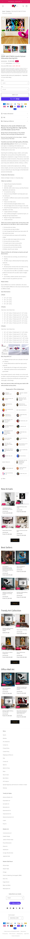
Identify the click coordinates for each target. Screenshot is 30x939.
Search (4, 735)
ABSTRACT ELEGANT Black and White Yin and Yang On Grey (8, 593)
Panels (2, 80)
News (4, 771)
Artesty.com (9, 931)
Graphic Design (6, 836)
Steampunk (5, 849)
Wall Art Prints (6, 768)
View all (15, 540)
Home (3, 11)
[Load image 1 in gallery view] (7, 49)
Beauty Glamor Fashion (7, 530)
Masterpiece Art (6, 888)
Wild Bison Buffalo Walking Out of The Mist (22, 593)
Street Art (5, 846)
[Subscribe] (22, 898)
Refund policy (23, 931)
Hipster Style (6, 868)
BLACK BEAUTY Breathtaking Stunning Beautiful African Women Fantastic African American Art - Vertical (8, 569)
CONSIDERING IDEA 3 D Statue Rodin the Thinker (7, 509)
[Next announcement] (27, 1)
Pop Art (4, 823)
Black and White (6, 885)
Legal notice (26, 933)
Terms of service (12, 933)
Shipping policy (20, 933)
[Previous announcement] (2, 1)
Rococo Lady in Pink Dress (22, 629)
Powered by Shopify (15, 931)
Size (2, 86)
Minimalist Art (6, 807)
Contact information (16, 935)
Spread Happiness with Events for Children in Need (15, 784)
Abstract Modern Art (7, 797)
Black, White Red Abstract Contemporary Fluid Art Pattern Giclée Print (22, 712)
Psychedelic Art (6, 800)
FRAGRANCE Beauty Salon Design (22, 507)
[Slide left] (1, 49)
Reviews (5, 738)
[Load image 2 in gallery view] (15, 49)
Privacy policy (5, 933)
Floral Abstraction (7, 843)
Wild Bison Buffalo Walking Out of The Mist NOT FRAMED (8, 629)
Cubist (4, 820)
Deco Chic (5, 878)
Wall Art (5, 764)
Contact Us (5, 745)
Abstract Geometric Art (8, 817)
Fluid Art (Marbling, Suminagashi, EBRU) (12, 875)
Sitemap (5, 788)
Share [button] (4, 478)
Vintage (4, 872)
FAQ (4, 758)
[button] (3, 6)
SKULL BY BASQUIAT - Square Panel (21, 567)
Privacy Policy (6, 748)
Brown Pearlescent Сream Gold (22, 531)
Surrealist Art (6, 804)
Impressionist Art (7, 813)
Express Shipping (9, 63)
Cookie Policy (6, 751)
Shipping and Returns (8, 755)
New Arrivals (6, 774)
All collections (6, 741)
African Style (6, 865)
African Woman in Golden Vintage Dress (8, 653)
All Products (6, 781)
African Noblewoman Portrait (21, 653)
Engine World (6, 882)
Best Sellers (5, 778)
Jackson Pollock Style (8, 839)
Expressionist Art (7, 810)
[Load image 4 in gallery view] (22, 49)
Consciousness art (7, 833)
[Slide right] (28, 49)
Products (8, 11)
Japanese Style (6, 856)
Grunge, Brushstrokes (8, 853)
